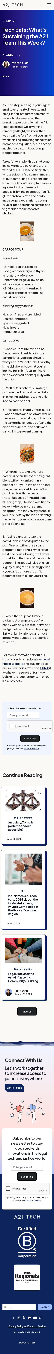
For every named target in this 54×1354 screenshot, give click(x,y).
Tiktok (44, 668)
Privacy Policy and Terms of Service (27, 1326)
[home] (12, 4)
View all (27, 1011)
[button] (48, 4)
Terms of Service (31, 748)
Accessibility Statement (27, 1332)
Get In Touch (14, 1087)
